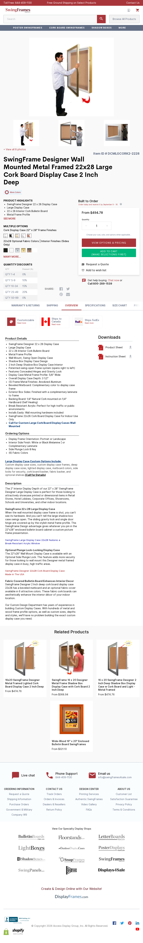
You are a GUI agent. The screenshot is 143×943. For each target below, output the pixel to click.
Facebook (114, 923)
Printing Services (89, 794)
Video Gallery (89, 804)
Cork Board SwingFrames (67, 27)
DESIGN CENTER (89, 789)
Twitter (122, 923)
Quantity (85, 219)
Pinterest (130, 923)
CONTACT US (54, 789)
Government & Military (19, 809)
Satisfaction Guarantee (124, 799)
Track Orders (54, 794)
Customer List (124, 794)
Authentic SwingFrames (89, 799)
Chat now (113, 280)
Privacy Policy (124, 804)
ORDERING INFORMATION (19, 789)
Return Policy (54, 809)
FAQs (89, 809)
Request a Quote (19, 794)
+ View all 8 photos (14, 149)
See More (9, 218)
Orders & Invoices (54, 799)
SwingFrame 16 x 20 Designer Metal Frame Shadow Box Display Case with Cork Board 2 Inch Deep (71, 685)
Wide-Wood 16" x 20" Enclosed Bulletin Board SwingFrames (70, 743)
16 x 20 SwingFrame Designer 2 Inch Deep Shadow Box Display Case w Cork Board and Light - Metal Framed (117, 685)
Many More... (12, 256)
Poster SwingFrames (27, 27)
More (122, 27)
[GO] (101, 19)
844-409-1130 (23, 2)
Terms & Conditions (123, 809)
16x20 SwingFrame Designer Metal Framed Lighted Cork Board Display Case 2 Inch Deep (24, 683)
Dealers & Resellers (54, 804)
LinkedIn (137, 923)
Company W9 (19, 814)
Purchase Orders (19, 804)
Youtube (137, 929)
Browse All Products (124, 19)
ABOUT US (124, 789)
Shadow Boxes (102, 27)
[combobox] (54, 19)
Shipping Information (19, 799)
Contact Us (133, 2)
